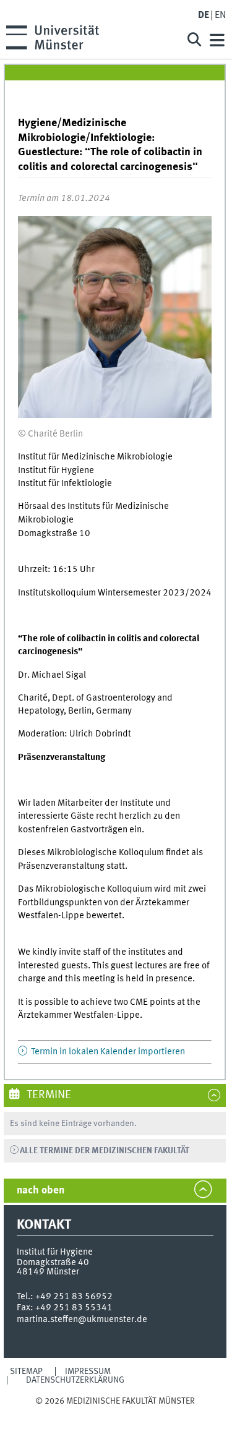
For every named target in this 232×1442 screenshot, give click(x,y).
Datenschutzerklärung (75, 1380)
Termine (47, 1095)
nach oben (40, 1190)
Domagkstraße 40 (53, 1263)
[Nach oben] (115, 1413)
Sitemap (26, 1371)
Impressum (88, 1371)
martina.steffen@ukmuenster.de (82, 1320)
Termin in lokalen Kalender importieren (107, 1052)
